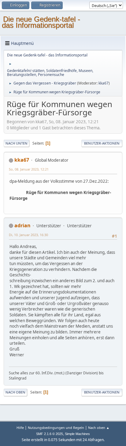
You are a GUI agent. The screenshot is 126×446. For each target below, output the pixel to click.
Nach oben (15, 392)
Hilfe (20, 427)
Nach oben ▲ (98, 427)
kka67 (103, 83)
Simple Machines (77, 434)
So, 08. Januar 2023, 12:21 (29, 169)
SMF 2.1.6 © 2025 (49, 434)
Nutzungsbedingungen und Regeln (56, 427)
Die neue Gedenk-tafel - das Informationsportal (41, 22)
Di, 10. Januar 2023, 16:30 (28, 234)
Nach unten (17, 143)
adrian (22, 225)
